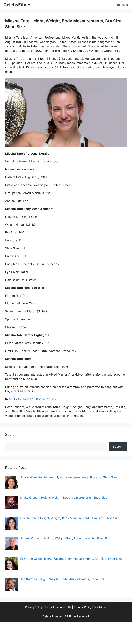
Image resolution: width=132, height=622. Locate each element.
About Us (65, 607)
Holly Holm (21, 399)
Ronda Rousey (46, 399)
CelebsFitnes (17, 4)
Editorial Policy (83, 607)
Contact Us (51, 607)
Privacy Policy (33, 607)
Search (118, 446)
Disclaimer (100, 607)
